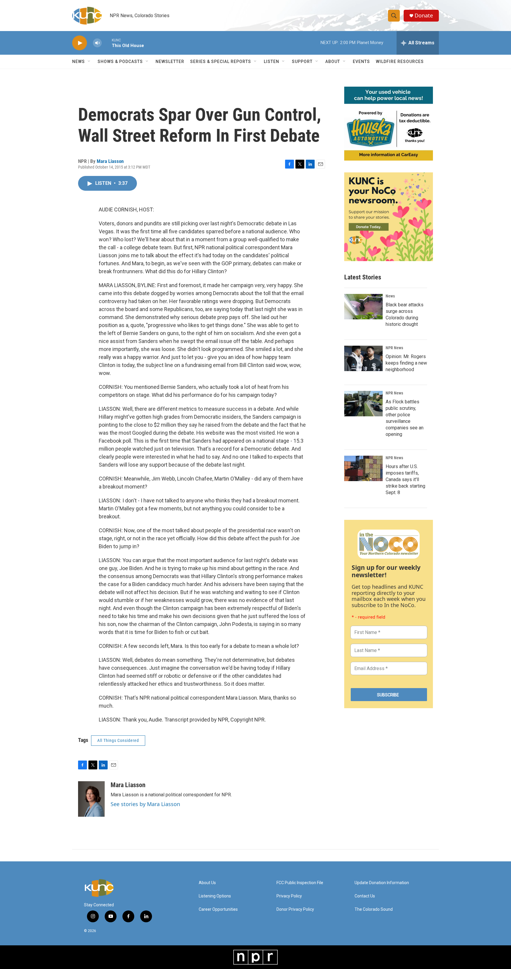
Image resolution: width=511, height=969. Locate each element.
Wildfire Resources (400, 61)
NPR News (394, 347)
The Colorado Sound (374, 909)
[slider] (107, 43)
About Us (207, 883)
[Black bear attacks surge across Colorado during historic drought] (363, 306)
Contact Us (365, 896)
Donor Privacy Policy (295, 909)
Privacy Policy (289, 896)
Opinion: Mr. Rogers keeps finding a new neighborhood (406, 363)
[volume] (97, 43)
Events (361, 61)
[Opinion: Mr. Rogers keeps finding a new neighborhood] (363, 358)
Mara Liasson (110, 161)
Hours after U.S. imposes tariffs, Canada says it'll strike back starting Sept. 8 (405, 479)
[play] (79, 43)
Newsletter (170, 61)
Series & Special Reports (220, 61)
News (390, 296)
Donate (424, 15)
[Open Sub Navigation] (89, 61)
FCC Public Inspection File (299, 883)
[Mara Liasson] (91, 799)
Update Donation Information (382, 883)
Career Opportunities (218, 909)
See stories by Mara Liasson (145, 804)
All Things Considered (118, 740)
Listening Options (215, 896)
